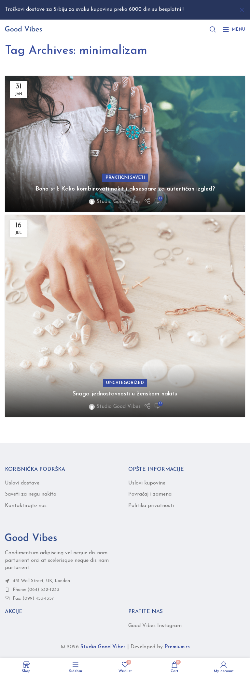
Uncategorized (125, 383)
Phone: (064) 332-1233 (36, 589)
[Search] (212, 29)
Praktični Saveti (125, 178)
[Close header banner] (242, 10)
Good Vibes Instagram (155, 625)
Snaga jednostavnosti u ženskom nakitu (125, 394)
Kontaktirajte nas (26, 505)
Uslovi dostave (22, 483)
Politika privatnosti (151, 505)
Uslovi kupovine (146, 483)
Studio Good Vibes (118, 201)
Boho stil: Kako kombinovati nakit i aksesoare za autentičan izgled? (125, 189)
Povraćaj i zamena (150, 494)
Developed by (160, 647)
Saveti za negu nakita (30, 494)
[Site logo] (23, 29)
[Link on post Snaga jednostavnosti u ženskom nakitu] (125, 316)
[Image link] (31, 537)
